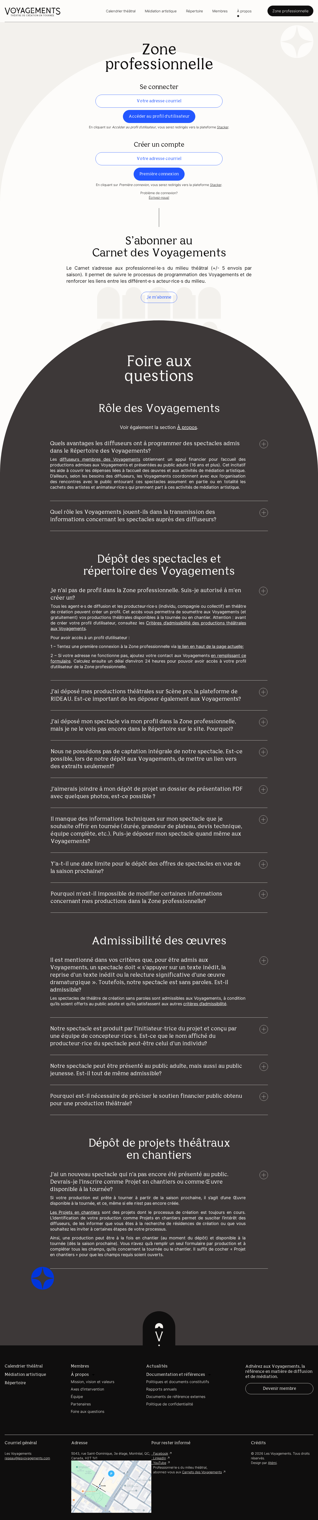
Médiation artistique (161, 11)
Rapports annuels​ (161, 1389)
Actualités (157, 1366)
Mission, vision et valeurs (92, 1381)
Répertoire (194, 11)
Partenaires (81, 1404)
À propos (244, 11)
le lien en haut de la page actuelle (210, 646)
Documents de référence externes (175, 1396)
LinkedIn (158, 1458)
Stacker (222, 127)
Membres (220, 11)
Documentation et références (175, 1375)
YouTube (158, 1463)
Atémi (272, 1463)
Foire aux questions (87, 1411)
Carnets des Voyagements (202, 1472)
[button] (148, 447)
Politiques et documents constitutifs (177, 1381)
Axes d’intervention (87, 1389)
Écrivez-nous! (159, 197)
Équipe (77, 1396)
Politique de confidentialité (169, 1404)
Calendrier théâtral (120, 11)
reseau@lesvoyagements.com (27, 1458)
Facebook (159, 1453)
